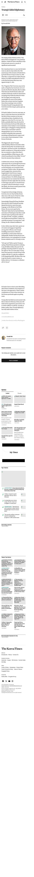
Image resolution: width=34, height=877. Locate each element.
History (10, 654)
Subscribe (4, 660)
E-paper (9, 660)
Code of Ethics (5, 667)
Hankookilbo (4, 676)
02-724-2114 (6, 687)
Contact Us (15, 654)
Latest (7, 393)
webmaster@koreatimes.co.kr (16, 685)
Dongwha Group (12, 676)
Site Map (4, 662)
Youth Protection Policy (7, 669)
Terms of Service (18, 669)
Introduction (4, 654)
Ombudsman (13, 667)
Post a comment (13, 360)
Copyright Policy (5, 671)
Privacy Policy (19, 667)
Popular (19, 393)
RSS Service (15, 660)
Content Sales (21, 660)
